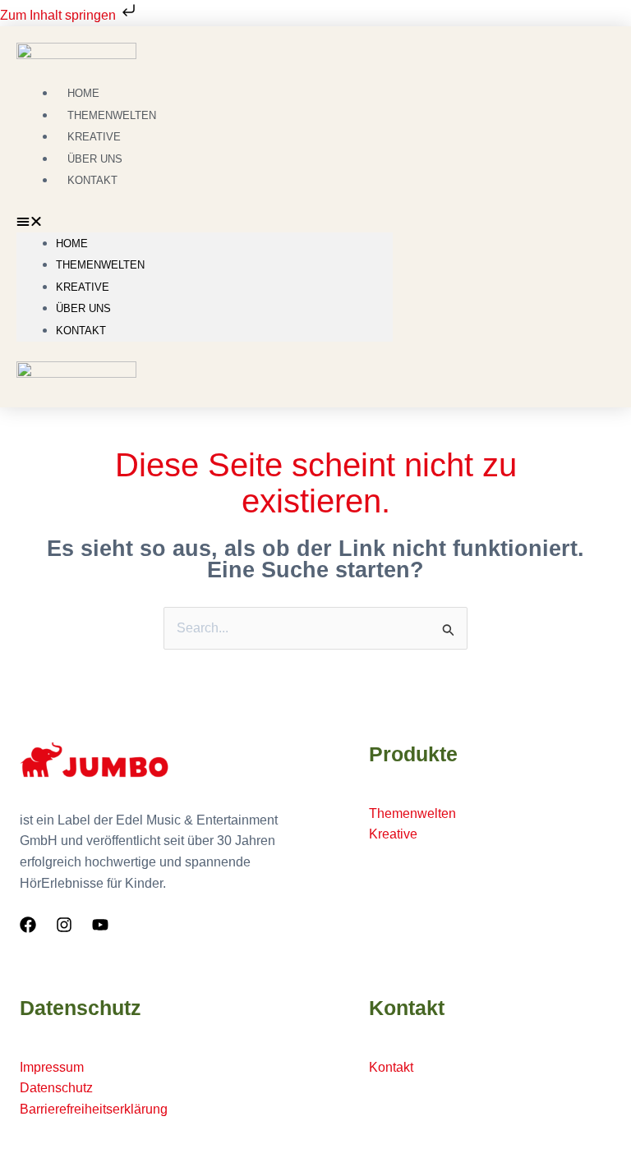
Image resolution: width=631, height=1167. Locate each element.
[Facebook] (28, 925)
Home (72, 243)
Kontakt (92, 180)
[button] (204, 221)
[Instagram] (64, 925)
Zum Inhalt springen (59, 15)
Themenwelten (100, 265)
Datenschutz (56, 1088)
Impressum (52, 1067)
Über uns (83, 308)
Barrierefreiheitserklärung (94, 1109)
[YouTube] (100, 925)
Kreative (82, 287)
